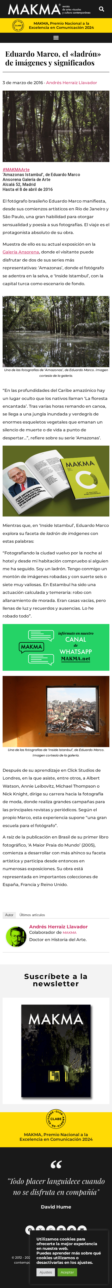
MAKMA (70, 932)
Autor (9, 915)
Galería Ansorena (21, 252)
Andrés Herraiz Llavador (71, 82)
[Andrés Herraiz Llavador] (16, 936)
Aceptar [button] (67, 1272)
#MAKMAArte (16, 169)
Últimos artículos (32, 915)
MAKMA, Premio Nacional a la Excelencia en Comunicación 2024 (61, 25)
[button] (101, 9)
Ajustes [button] (46, 1272)
